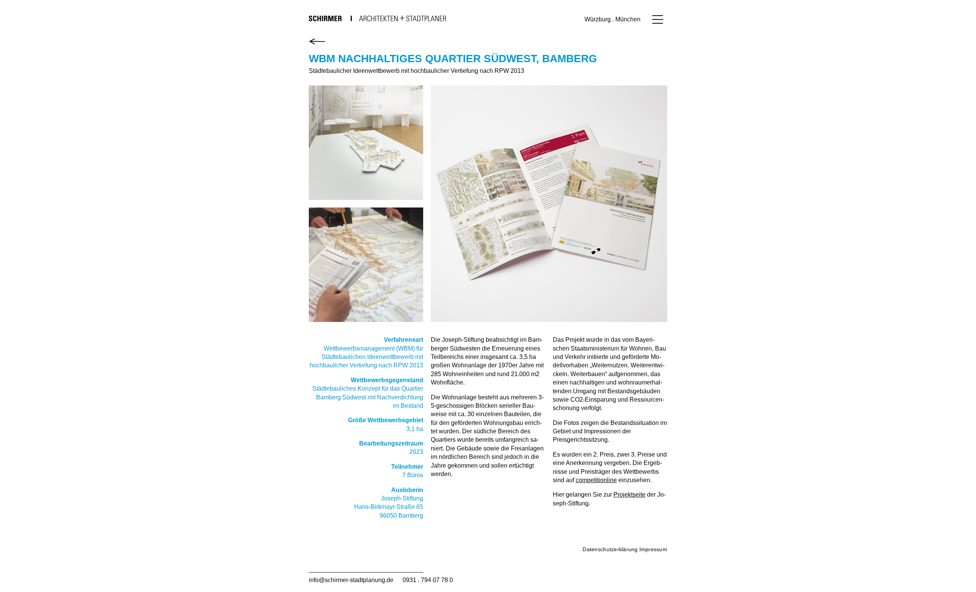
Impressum (653, 549)
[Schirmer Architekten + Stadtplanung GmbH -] (377, 18)
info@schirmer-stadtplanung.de (351, 580)
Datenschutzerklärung (610, 549)
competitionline (596, 480)
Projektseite (629, 494)
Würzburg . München (612, 19)
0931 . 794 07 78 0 (428, 580)
